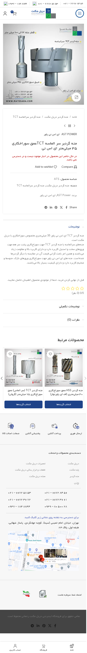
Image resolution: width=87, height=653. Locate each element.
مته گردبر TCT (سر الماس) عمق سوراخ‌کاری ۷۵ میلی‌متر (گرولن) (25, 392)
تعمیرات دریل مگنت (35, 463)
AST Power (64, 195)
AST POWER (69, 134)
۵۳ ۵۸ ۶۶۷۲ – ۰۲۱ (19, 493)
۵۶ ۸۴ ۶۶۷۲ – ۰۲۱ (73, 3)
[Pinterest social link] (56, 208)
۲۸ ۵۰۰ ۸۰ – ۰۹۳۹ (56, 506)
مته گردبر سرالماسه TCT (26, 117)
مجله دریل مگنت (37, 476)
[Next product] (64, 125)
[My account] (5, 13)
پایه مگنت (74, 470)
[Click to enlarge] (76, 97)
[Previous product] (74, 125)
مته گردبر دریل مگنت (56, 117)
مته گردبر (74, 476)
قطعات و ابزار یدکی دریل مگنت (30, 470)
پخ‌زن (76, 483)
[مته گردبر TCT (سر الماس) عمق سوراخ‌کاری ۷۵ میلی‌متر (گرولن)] (23, 368)
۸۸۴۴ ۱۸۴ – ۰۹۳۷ (17, 3)
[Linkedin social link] (51, 208)
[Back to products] (69, 125)
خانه (74, 117)
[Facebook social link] (66, 208)
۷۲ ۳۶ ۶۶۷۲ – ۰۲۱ (19, 499)
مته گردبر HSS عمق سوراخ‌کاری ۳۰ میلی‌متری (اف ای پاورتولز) (66, 392)
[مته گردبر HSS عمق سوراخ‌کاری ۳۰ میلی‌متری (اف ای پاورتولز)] (64, 368)
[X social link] (61, 208)
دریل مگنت (73, 463)
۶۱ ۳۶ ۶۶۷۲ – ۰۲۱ (56, 499)
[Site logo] (43, 13)
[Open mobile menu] (79, 13)
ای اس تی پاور (51, 134)
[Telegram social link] (46, 208)
